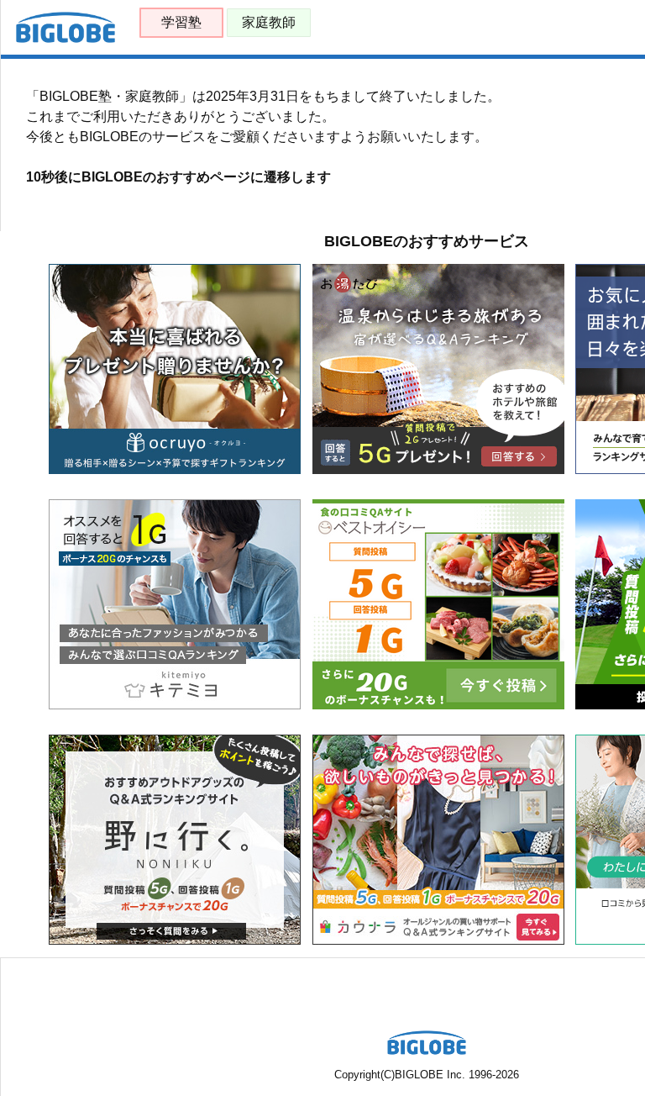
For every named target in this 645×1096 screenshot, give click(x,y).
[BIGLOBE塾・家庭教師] (65, 39)
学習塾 (181, 22)
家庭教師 (269, 22)
